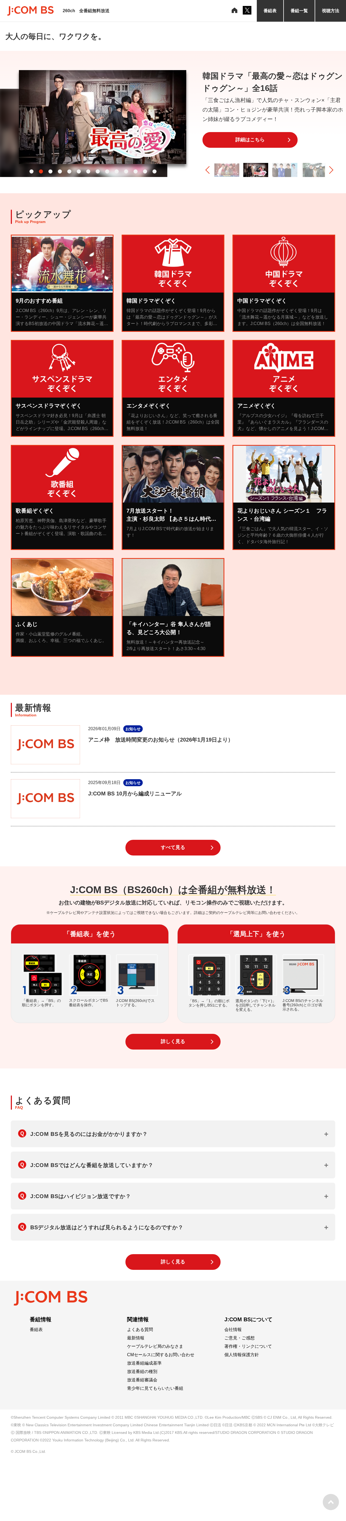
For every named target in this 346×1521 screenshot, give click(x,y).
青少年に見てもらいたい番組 (155, 1388)
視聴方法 (330, 10)
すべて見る (173, 847)
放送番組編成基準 (144, 1363)
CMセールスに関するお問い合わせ (160, 1355)
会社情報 (233, 1329)
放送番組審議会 (142, 1380)
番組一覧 (299, 10)
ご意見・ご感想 (239, 1338)
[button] (31, 171)
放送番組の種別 (142, 1371)
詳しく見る (173, 1041)
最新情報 (135, 1338)
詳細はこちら (250, 139)
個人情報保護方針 (241, 1355)
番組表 (270, 10)
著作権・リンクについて (248, 1346)
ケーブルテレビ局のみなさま (155, 1346)
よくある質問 (140, 1329)
